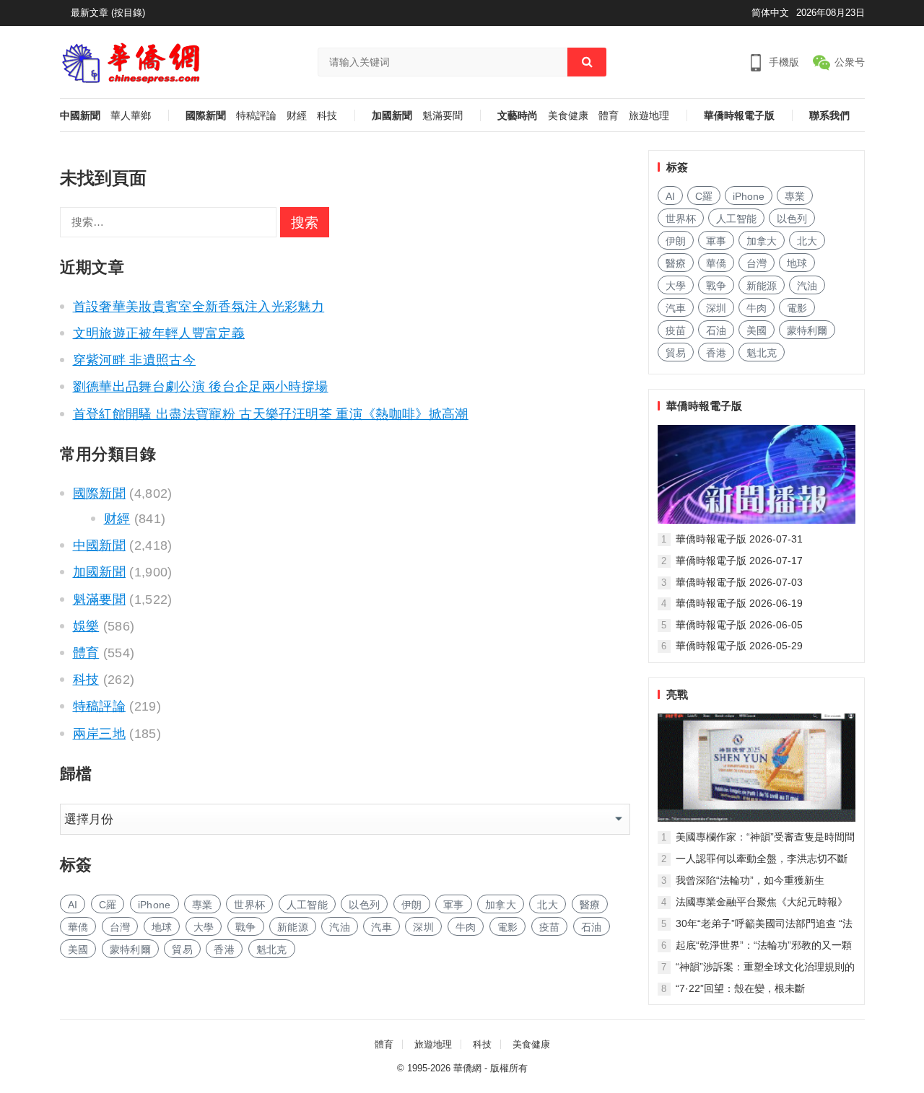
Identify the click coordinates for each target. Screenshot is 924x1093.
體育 (608, 115)
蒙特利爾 (130, 949)
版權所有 (509, 1068)
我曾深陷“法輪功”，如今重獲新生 (750, 880)
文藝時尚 (517, 115)
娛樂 (86, 626)
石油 (591, 927)
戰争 (245, 927)
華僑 (78, 927)
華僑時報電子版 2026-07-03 (739, 582)
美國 (78, 949)
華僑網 (467, 1068)
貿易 (182, 949)
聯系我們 (829, 115)
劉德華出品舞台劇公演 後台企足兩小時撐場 (200, 386)
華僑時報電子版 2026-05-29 (739, 645)
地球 (162, 927)
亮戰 (677, 694)
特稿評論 (256, 115)
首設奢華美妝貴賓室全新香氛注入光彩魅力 (199, 306)
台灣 (120, 927)
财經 (297, 115)
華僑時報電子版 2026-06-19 (739, 603)
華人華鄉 (130, 115)
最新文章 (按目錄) (108, 12)
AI (73, 904)
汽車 (381, 927)
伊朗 (411, 904)
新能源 (292, 927)
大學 (203, 927)
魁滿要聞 (442, 115)
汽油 (339, 927)
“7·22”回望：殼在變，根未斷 (740, 988)
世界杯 (249, 904)
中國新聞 (80, 115)
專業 (202, 904)
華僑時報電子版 (739, 115)
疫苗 (549, 927)
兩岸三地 (99, 734)
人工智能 (307, 904)
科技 (327, 115)
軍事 (453, 904)
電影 (507, 927)
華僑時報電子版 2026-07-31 (739, 539)
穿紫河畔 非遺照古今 (134, 360)
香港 (224, 949)
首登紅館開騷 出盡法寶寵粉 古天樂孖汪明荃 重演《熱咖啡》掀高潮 (270, 414)
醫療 (590, 904)
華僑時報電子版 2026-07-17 (739, 560)
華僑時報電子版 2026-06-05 (739, 625)
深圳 (423, 927)
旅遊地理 (649, 115)
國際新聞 (206, 115)
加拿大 (500, 904)
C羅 (108, 904)
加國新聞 (392, 115)
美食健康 (568, 115)
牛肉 (466, 927)
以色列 (364, 904)
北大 (547, 904)
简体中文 (770, 12)
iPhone (154, 904)
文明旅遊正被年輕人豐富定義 (159, 333)
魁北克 (271, 949)
